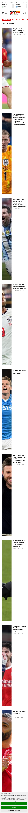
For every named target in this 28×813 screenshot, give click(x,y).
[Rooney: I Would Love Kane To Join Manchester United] (7, 324)
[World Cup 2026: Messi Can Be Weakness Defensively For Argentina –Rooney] (7, 239)
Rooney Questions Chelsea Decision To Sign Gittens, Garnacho (19, 543)
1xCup (23, 19)
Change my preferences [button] (14, 810)
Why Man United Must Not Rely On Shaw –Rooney (18, 30)
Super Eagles (16, 19)
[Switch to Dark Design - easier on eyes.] (25, 13)
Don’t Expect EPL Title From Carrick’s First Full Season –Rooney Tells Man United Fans (19, 459)
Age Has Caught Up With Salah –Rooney (19, 713)
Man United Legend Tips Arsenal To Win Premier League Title (19, 628)
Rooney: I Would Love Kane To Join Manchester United (19, 286)
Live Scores (6, 19)
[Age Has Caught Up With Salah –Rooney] (7, 751)
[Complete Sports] (15, 13)
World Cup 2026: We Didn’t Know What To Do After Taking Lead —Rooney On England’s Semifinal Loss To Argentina (19, 119)
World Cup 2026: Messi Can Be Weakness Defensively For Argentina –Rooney (19, 203)
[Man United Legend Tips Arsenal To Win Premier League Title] (7, 665)
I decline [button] (14, 807)
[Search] (23, 13)
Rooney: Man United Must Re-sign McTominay (19, 372)
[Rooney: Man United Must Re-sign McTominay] (7, 409)
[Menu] (4, 13)
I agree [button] (14, 803)
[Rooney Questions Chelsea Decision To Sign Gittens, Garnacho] (7, 580)
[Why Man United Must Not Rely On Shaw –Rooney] (7, 68)
